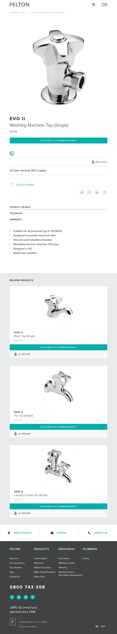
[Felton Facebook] (12, 597)
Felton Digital (40, 558)
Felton (15, 549)
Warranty (16, 219)
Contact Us (100, 532)
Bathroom (38, 562)
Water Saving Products (44, 572)
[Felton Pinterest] (32, 597)
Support (62, 532)
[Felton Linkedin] (19, 597)
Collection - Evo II (18, 12)
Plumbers (90, 549)
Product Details (20, 207)
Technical (16, 213)
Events (86, 558)
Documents (63, 558)
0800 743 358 (27, 587)
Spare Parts (39, 576)
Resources (66, 549)
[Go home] (20, 4)
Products (41, 549)
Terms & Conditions (28, 626)
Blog (12, 572)
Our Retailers (16, 567)
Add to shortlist (25, 184)
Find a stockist (23, 532)
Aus (103, 626)
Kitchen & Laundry (42, 567)
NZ (97, 626)
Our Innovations (17, 562)
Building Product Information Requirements (70, 574)
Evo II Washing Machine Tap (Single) (48, 12)
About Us (14, 558)
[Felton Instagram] (25, 597)
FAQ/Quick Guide (66, 562)
